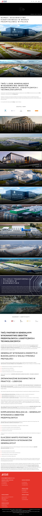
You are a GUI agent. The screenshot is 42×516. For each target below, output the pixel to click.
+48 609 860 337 (5, 500)
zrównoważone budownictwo (30, 387)
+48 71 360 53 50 (5, 485)
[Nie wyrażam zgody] (40, 512)
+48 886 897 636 (25, 492)
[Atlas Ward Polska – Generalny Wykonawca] (4, 1)
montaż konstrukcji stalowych (15, 427)
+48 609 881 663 (25, 499)
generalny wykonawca (12, 458)
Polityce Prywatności (25, 509)
